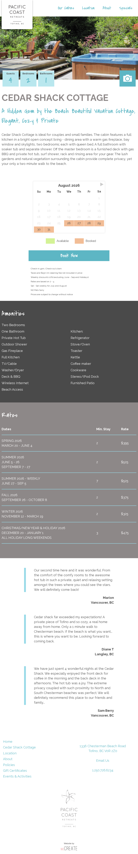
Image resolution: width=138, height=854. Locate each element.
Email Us (102, 760)
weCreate (69, 848)
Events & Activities (17, 776)
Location (88, 8)
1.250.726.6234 (102, 770)
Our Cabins (66, 8)
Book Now (69, 255)
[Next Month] (102, 184)
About (107, 8)
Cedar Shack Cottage (19, 747)
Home (7, 741)
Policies (9, 765)
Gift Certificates (15, 770)
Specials (125, 8)
